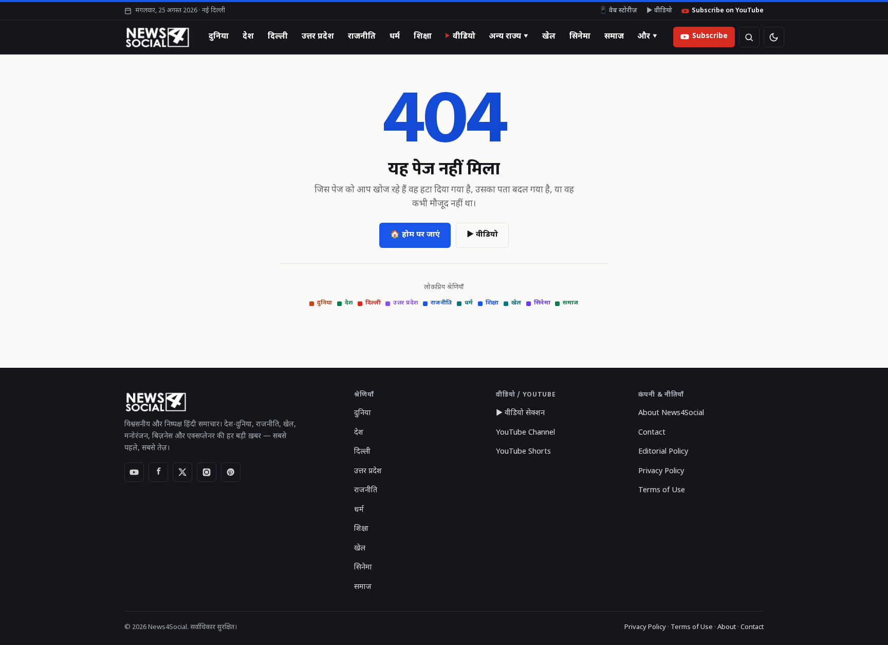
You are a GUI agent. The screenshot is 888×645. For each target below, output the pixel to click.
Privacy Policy (661, 471)
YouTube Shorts (523, 452)
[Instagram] (206, 472)
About (726, 627)
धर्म (395, 36)
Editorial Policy (663, 452)
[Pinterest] (230, 472)
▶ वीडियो (659, 11)
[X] (182, 472)
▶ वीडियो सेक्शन (520, 413)
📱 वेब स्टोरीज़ (618, 11)
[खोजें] (749, 37)
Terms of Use (661, 490)
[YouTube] (134, 472)
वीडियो (464, 36)
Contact (651, 433)
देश (248, 36)
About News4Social (671, 413)
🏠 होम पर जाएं (415, 235)
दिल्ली (278, 36)
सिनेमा (579, 36)
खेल (549, 36)
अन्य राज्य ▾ (509, 36)
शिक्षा (423, 36)
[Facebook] (158, 472)
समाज (614, 36)
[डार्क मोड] (774, 37)
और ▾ (647, 36)
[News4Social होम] (157, 37)
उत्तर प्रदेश (318, 36)
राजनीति (362, 36)
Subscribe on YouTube (728, 11)
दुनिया (219, 36)
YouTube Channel (525, 433)
